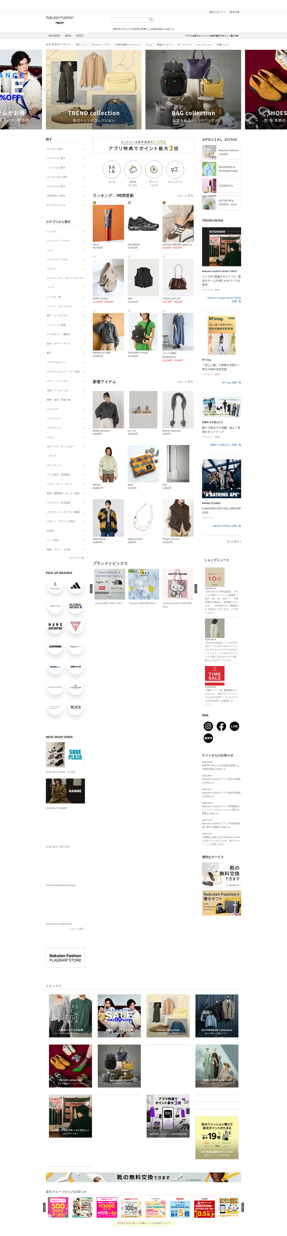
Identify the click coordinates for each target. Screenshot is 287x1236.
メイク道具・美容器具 (58, 474)
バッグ (50, 287)
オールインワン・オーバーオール (64, 278)
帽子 (49, 352)
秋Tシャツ (81, 44)
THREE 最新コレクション (127, 44)
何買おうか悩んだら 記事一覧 (225, 445)
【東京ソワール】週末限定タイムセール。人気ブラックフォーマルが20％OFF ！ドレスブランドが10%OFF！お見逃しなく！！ (222, 697)
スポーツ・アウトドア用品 (61, 521)
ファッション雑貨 (56, 324)
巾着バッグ (222, 44)
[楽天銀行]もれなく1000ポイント (188, 12)
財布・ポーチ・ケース (58, 343)
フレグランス (54, 465)
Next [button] (241, 89)
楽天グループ (216, 12)
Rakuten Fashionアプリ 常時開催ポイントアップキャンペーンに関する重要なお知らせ (221, 810)
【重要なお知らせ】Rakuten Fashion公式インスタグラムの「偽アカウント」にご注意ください (221, 841)
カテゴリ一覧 (77, 557)
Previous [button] (45, 89)
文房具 (50, 530)
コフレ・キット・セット (60, 483)
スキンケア (53, 409)
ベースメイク (54, 418)
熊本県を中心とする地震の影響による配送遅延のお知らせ (143, 28)
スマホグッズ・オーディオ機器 (63, 512)
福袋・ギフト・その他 (58, 549)
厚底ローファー (165, 44)
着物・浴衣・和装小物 (58, 399)
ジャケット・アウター (58, 240)
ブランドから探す (56, 158)
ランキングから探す (57, 176)
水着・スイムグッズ (57, 390)
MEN (68, 35)
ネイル (50, 437)
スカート (51, 268)
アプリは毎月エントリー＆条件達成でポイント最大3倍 (211, 35)
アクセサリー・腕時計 (58, 334)
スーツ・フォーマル (57, 381)
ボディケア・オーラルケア (61, 446)
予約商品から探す (56, 195)
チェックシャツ (204, 44)
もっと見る (78, 921)
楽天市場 (234, 12)
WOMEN (54, 35)
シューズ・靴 (54, 296)
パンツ (50, 250)
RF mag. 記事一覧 (231, 382)
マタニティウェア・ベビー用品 (63, 371)
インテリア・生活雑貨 (58, 502)
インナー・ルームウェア (60, 306)
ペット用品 (53, 540)
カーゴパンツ (185, 44)
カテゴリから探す (56, 186)
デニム (149, 44)
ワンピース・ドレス (57, 259)
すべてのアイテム (56, 204)
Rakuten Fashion (76, 20)
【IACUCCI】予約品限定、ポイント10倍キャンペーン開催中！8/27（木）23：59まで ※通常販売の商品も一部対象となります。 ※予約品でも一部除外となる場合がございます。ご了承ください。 (222, 602)
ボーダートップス (100, 44)
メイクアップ (54, 427)
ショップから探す (56, 167)
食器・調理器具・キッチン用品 (63, 493)
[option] (94, 89)
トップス (51, 231)
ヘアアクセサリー (56, 362)
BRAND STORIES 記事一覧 (227, 526)
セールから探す (55, 148)
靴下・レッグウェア (57, 315)
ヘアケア (51, 455)
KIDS (79, 35)
